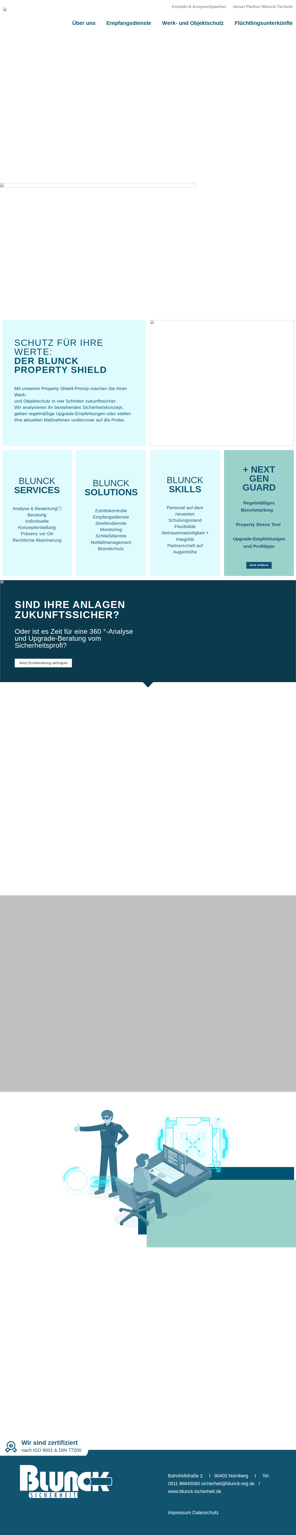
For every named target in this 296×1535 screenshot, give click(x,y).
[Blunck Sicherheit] (41, 20)
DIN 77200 (70, 1450)
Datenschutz (205, 1512)
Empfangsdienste (128, 23)
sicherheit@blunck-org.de (228, 1483)
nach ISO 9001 (37, 1450)
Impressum (179, 1512)
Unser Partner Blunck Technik (263, 6)
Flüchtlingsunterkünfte (264, 23)
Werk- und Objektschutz (193, 23)
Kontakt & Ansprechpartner (199, 6)
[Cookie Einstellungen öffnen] (9, 1529)
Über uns (84, 23)
